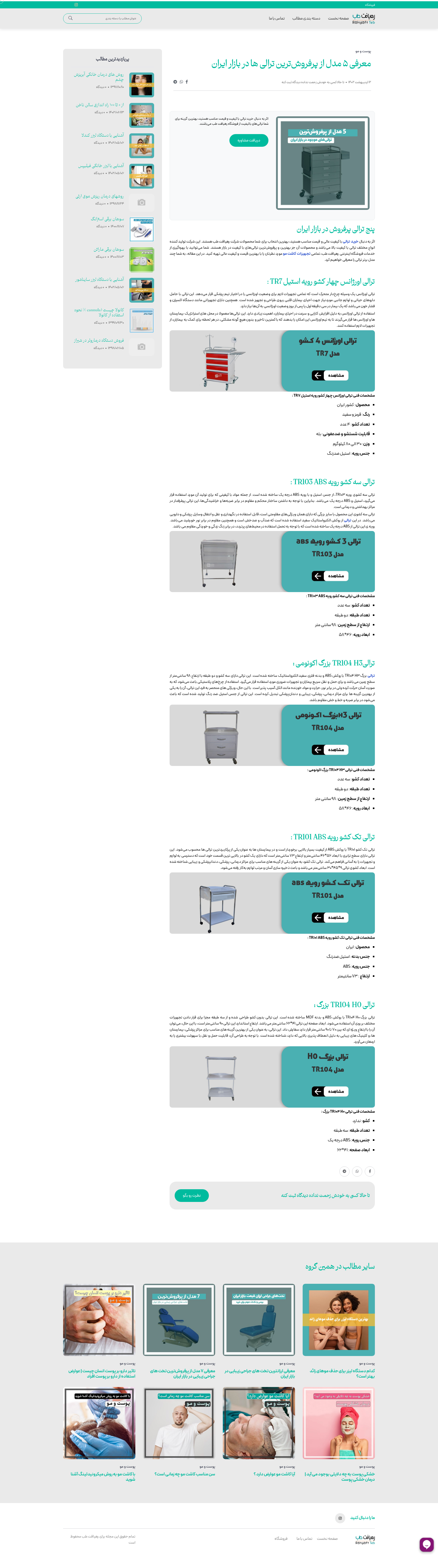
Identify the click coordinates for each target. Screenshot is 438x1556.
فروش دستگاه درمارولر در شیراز (99, 341)
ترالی (347, 520)
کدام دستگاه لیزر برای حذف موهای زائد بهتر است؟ (342, 1374)
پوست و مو (367, 1363)
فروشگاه (370, 5)
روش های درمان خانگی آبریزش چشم (99, 77)
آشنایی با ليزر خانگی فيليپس (101, 166)
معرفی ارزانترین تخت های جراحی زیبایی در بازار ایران (260, 1374)
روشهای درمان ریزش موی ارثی (100, 196)
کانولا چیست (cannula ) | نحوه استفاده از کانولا (99, 313)
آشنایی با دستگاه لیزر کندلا (102, 135)
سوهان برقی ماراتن (109, 249)
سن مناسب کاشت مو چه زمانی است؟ (185, 1474)
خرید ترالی (350, 242)
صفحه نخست (338, 18)
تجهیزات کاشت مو (296, 254)
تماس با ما (277, 18)
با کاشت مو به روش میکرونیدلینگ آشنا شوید (103, 1477)
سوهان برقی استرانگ (107, 219)
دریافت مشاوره (249, 140)
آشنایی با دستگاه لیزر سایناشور (99, 280)
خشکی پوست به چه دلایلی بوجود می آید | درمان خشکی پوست (340, 1477)
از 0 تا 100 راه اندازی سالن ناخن (100, 105)
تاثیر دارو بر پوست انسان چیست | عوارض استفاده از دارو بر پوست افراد (101, 1374)
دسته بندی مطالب (306, 18)
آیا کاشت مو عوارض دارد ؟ (274, 1474)
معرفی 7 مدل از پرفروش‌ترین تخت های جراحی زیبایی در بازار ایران (182, 1374)
